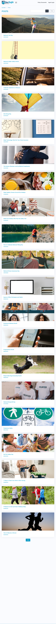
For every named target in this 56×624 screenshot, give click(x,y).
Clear (52, 11)
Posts (9, 7)
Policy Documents (42, 2)
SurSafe (4, 7)
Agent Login (51, 2)
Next (28, 540)
